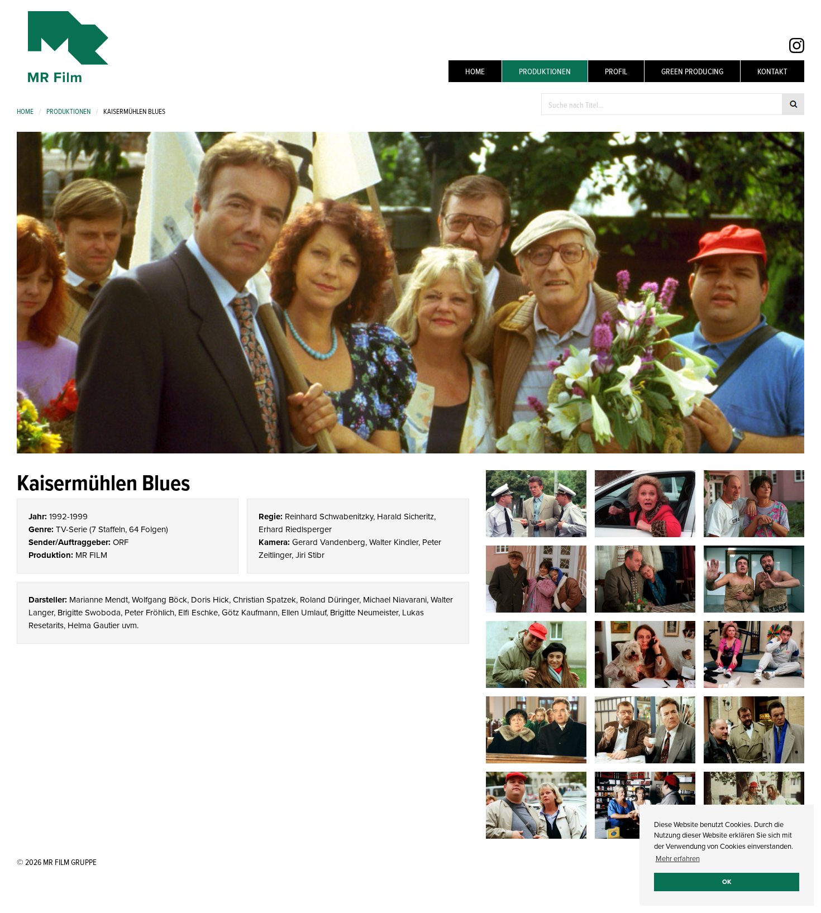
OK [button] (726, 882)
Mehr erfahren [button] (678, 858)
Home (475, 71)
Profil (616, 71)
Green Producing (692, 71)
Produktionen (545, 71)
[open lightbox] (536, 503)
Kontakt (772, 71)
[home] (62, 46)
